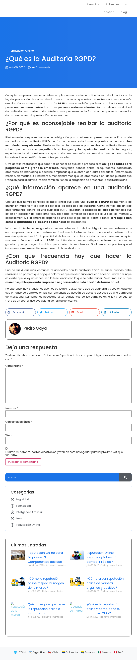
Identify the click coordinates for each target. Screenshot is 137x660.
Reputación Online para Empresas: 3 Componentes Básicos (45, 557)
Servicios (93, 4)
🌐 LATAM (20, 652)
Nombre (11, 408)
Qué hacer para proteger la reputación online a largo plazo (46, 608)
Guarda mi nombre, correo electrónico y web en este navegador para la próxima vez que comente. (64, 453)
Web (8, 435)
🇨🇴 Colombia (70, 652)
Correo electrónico (19, 422)
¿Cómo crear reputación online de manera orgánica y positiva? (105, 583)
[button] (20, 312)
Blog (124, 12)
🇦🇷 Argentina (37, 652)
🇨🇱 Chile (53, 652)
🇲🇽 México (104, 652)
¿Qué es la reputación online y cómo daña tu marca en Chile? (103, 608)
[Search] (125, 477)
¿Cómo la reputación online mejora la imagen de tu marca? (46, 583)
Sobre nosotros (116, 4)
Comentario (14, 366)
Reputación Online (21, 51)
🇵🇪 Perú (118, 652)
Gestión (108, 12)
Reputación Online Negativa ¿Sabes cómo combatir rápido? (104, 557)
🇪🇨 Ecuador (88, 652)
